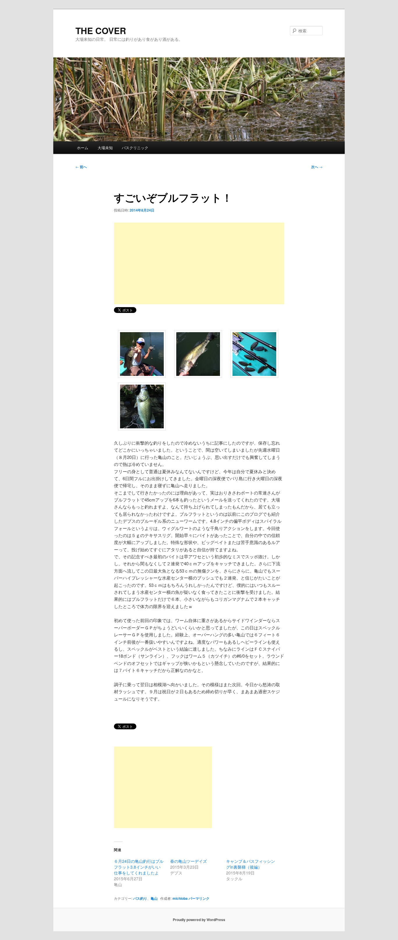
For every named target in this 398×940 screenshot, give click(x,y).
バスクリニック (135, 147)
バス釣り (140, 898)
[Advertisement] (199, 263)
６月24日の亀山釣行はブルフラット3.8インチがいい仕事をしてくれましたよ (138, 867)
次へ (317, 166)
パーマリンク (199, 898)
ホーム (82, 147)
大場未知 (105, 147)
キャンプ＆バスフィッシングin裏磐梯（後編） (250, 864)
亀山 (154, 898)
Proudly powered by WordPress (199, 919)
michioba (180, 898)
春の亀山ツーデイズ (188, 861)
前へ (81, 166)
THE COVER (100, 30)
